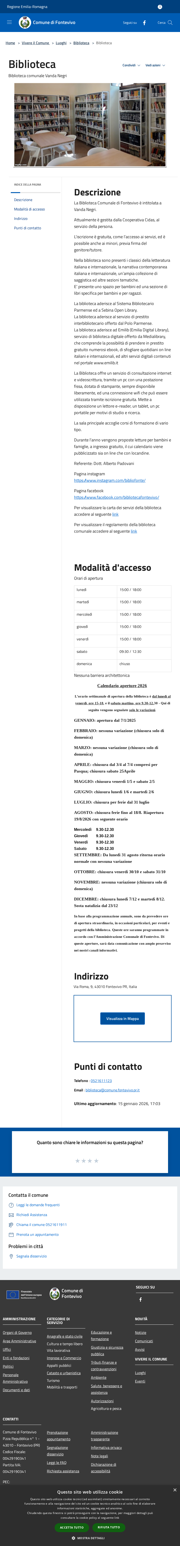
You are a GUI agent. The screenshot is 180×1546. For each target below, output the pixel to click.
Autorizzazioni (102, 1401)
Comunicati (144, 1341)
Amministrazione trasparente (104, 1436)
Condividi (129, 65)
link (115, 514)
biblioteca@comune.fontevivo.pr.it (113, 1090)
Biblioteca (81, 43)
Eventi (140, 1381)
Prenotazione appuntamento (58, 1436)
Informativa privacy (106, 1447)
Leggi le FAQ (57, 1462)
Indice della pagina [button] (27, 184)
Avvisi (140, 1349)
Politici (8, 1366)
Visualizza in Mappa (122, 1018)
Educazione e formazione (101, 1335)
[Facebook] (142, 22)
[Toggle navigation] (9, 22)
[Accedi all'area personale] (160, 6)
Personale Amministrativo (15, 1378)
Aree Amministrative (19, 1341)
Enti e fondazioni (16, 1358)
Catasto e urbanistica (64, 1373)
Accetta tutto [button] (72, 1528)
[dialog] (90, 1515)
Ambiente (98, 1377)
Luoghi (61, 43)
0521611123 (101, 1080)
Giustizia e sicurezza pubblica (107, 1350)
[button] (90, 1538)
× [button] (174, 1490)
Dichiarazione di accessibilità (103, 1468)
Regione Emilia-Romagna (27, 6)
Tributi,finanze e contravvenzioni (104, 1366)
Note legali (99, 1456)
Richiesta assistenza (63, 1471)
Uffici (7, 1349)
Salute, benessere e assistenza (106, 1389)
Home (10, 43)
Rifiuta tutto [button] (109, 1527)
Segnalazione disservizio (57, 1451)
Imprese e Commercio (64, 1358)
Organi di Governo (17, 1332)
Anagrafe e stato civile (64, 1336)
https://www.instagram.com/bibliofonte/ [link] (110, 480)
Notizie (140, 1332)
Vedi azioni (153, 65)
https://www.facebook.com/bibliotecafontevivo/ (116, 497)
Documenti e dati (16, 1390)
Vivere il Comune (36, 43)
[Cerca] (170, 22)
